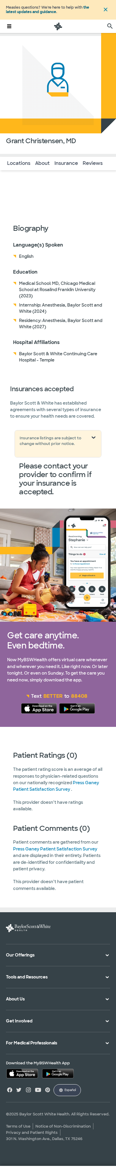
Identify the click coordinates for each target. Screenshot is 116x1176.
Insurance (66, 163)
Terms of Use (18, 1126)
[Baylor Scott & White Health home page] (58, 26)
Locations (18, 163)
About (42, 163)
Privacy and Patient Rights (32, 1132)
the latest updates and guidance (47, 9)
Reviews (93, 163)
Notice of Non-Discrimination (63, 1126)
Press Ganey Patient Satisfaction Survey (55, 849)
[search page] (110, 26)
